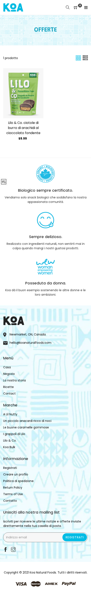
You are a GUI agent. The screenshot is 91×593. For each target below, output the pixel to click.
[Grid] (79, 58)
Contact (9, 393)
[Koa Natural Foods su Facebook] (5, 550)
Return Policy (12, 487)
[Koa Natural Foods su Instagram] (13, 550)
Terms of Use (13, 494)
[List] (85, 58)
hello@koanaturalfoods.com (30, 343)
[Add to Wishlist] (37, 74)
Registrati (75, 537)
